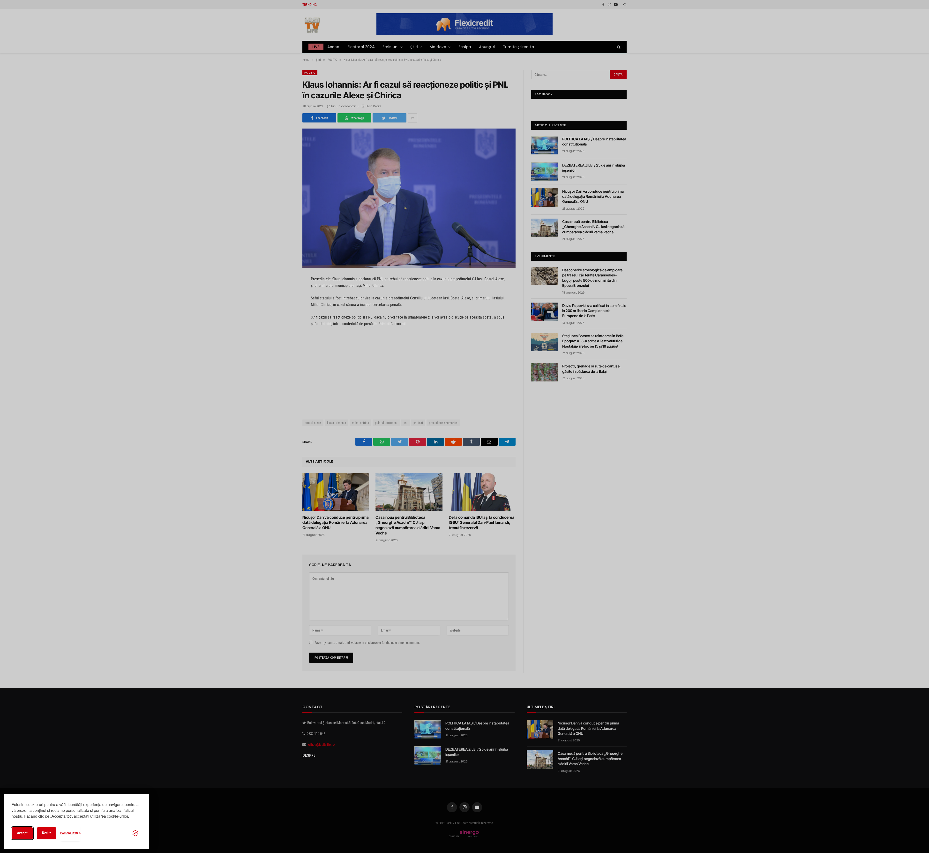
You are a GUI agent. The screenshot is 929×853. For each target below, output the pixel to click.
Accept (22, 833)
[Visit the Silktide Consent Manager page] (135, 833)
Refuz (46, 833)
